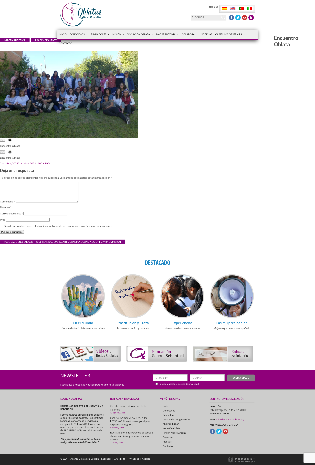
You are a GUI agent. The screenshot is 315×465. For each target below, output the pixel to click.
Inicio (63, 34)
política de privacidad (188, 384)
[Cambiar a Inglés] (233, 8)
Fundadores (98, 34)
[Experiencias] (182, 317)
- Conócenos (168, 410)
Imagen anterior (15, 40)
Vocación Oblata (138, 34)
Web (3, 219)
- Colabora (167, 437)
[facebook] (231, 17)
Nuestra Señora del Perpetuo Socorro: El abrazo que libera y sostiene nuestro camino (131, 436)
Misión (117, 34)
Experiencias (182, 323)
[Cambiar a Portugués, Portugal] (241, 8)
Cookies (146, 458)
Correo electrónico (11, 213)
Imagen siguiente (46, 40)
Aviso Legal (120, 458)
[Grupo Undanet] (241, 461)
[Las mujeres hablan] (232, 317)
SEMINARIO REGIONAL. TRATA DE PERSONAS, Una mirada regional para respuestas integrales (130, 421)
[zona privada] (251, 17)
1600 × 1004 (43, 163)
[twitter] (238, 17)
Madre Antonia (166, 34)
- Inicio (164, 406)
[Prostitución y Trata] (133, 317)
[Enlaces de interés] (223, 360)
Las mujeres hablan (232, 323)
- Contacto (167, 446)
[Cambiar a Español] (225, 8)
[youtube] (244, 17)
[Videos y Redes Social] (90, 360)
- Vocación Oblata (170, 428)
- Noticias (166, 441)
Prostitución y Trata (132, 323)
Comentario (7, 201)
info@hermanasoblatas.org (230, 419)
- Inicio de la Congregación (175, 419)
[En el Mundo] (83, 317)
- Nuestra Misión (170, 423)
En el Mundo (83, 323)
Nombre (5, 207)
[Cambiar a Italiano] (249, 8)
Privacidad (134, 458)
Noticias (206, 34)
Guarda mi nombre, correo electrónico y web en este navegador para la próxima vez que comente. (58, 225)
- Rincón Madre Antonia (174, 432)
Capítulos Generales (228, 34)
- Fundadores (168, 415)
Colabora (188, 34)
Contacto (65, 43)
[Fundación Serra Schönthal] (156, 360)
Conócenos (77, 34)
